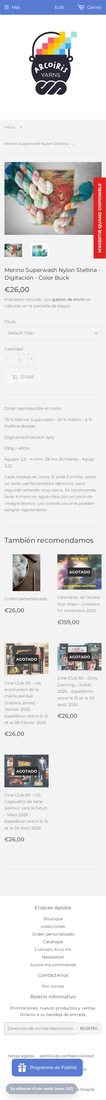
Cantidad (13, 349)
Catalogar (53, 941)
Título (10, 321)
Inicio (9, 127)
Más (16, 7)
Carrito (94, 7)
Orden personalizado (53, 934)
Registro (89, 1028)
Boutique (53, 918)
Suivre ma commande (53, 964)
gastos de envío (68, 299)
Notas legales (21, 1055)
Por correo (53, 986)
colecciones (53, 926)
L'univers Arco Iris (53, 949)
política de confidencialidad (67, 1055)
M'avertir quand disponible (99, 218)
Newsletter (53, 957)
